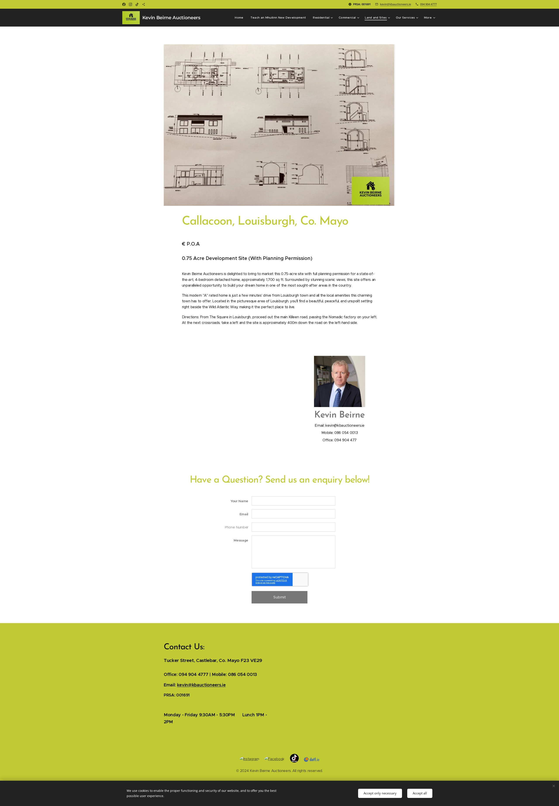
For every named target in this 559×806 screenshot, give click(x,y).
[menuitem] (240, 17)
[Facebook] (124, 4)
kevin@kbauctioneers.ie (395, 4)
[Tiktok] (137, 4)
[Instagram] (130, 4)
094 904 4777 (428, 4)
